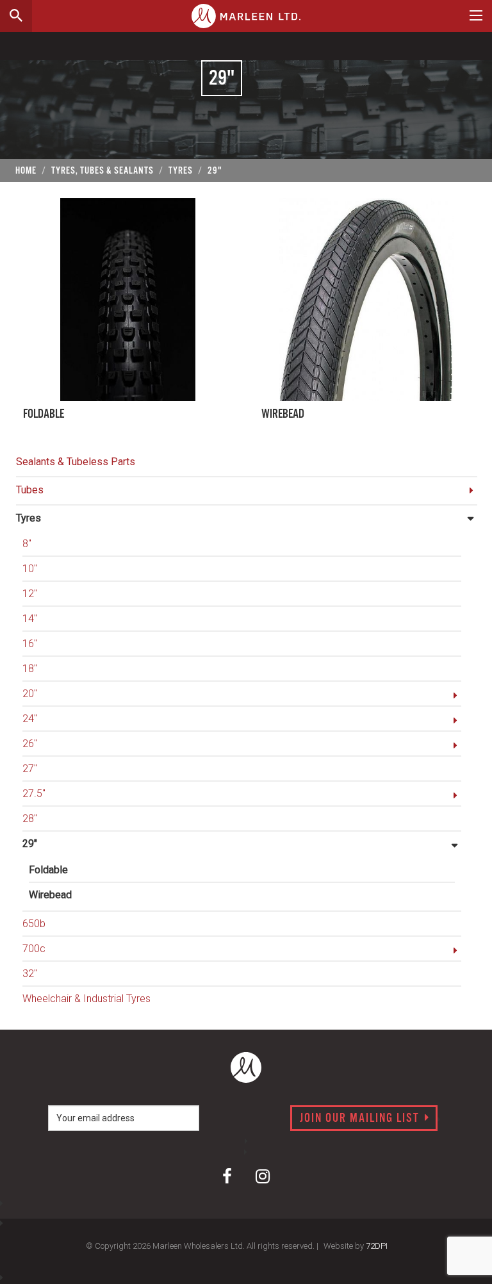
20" (29, 693)
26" (29, 743)
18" (29, 669)
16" (29, 644)
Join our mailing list (361, 1118)
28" (29, 818)
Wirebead (50, 895)
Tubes (30, 490)
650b (33, 924)
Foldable (48, 870)
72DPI (377, 1246)
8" (26, 544)
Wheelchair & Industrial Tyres (86, 998)
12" (29, 594)
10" (29, 569)
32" (29, 973)
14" (29, 619)
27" (29, 768)
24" (29, 718)
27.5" (33, 793)
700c (33, 948)
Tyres (28, 518)
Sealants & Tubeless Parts (75, 462)
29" (29, 843)
